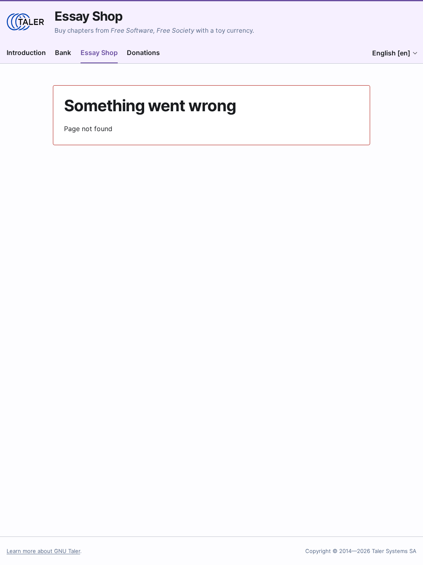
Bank (63, 52)
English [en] (391, 53)
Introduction (26, 52)
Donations (143, 52)
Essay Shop (88, 16)
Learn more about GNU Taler (43, 551)
